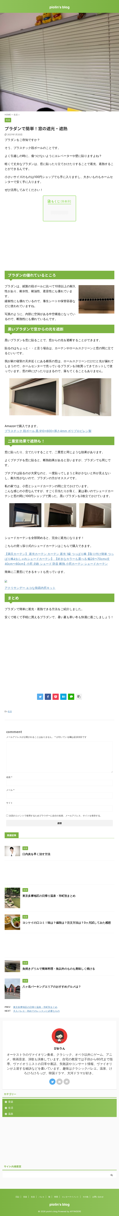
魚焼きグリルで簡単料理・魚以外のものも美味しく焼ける (58, 968)
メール (10, 790)
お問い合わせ (98, 1197)
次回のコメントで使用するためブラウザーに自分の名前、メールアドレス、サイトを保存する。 (55, 815)
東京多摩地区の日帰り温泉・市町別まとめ (48, 895)
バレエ (41, 1197)
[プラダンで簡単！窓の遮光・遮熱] (63, 697)
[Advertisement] (59, 246)
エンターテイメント (70, 1197)
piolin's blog (59, 7)
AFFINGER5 (75, 1211)
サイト (9, 802)
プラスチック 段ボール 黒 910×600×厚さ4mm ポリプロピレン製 (48, 431)
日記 (17, 1197)
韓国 (56, 1197)
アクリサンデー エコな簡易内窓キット (30, 588)
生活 (10, 711)
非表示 (66, 201)
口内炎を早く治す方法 (36, 854)
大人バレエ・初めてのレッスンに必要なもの (36, 1010)
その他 (85, 1197)
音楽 (10, 1101)
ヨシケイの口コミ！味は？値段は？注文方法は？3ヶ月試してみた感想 (66, 922)
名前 (9, 777)
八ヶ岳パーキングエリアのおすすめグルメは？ (51, 986)
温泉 (10, 1113)
